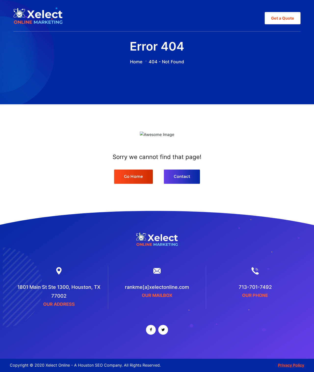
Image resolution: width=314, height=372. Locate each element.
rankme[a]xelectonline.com (157, 287)
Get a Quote (282, 18)
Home (136, 61)
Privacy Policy (291, 365)
